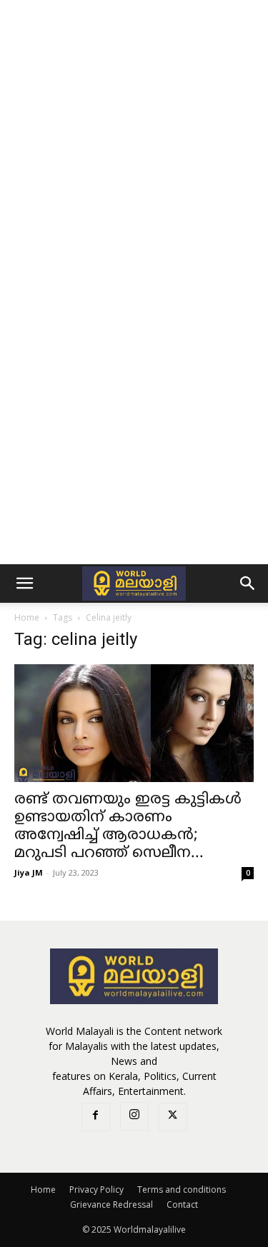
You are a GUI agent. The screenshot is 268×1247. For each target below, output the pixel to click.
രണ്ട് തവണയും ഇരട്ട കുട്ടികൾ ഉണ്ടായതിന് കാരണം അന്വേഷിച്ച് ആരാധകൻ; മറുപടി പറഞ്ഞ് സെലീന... (128, 827)
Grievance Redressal (111, 1204)
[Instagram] (134, 1116)
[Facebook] (95, 1117)
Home (26, 617)
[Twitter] (173, 1117)
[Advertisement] (134, 141)
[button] (24, 583)
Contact (182, 1204)
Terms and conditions (181, 1189)
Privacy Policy (96, 1189)
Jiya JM (28, 872)
